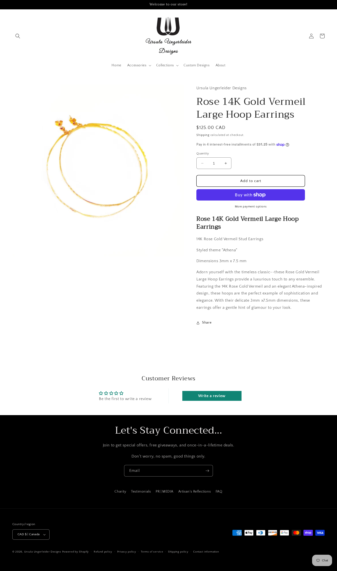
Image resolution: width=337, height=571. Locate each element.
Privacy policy (126, 551)
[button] (17, 36)
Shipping (202, 135)
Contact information (206, 551)
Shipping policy (178, 551)
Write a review (211, 396)
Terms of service (152, 551)
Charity (120, 492)
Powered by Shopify (75, 551)
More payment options (251, 206)
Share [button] (206, 323)
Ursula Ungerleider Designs (42, 551)
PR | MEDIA (164, 492)
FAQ (219, 492)
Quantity (202, 153)
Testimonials (141, 492)
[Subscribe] (207, 471)
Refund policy (103, 551)
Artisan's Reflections (194, 492)
